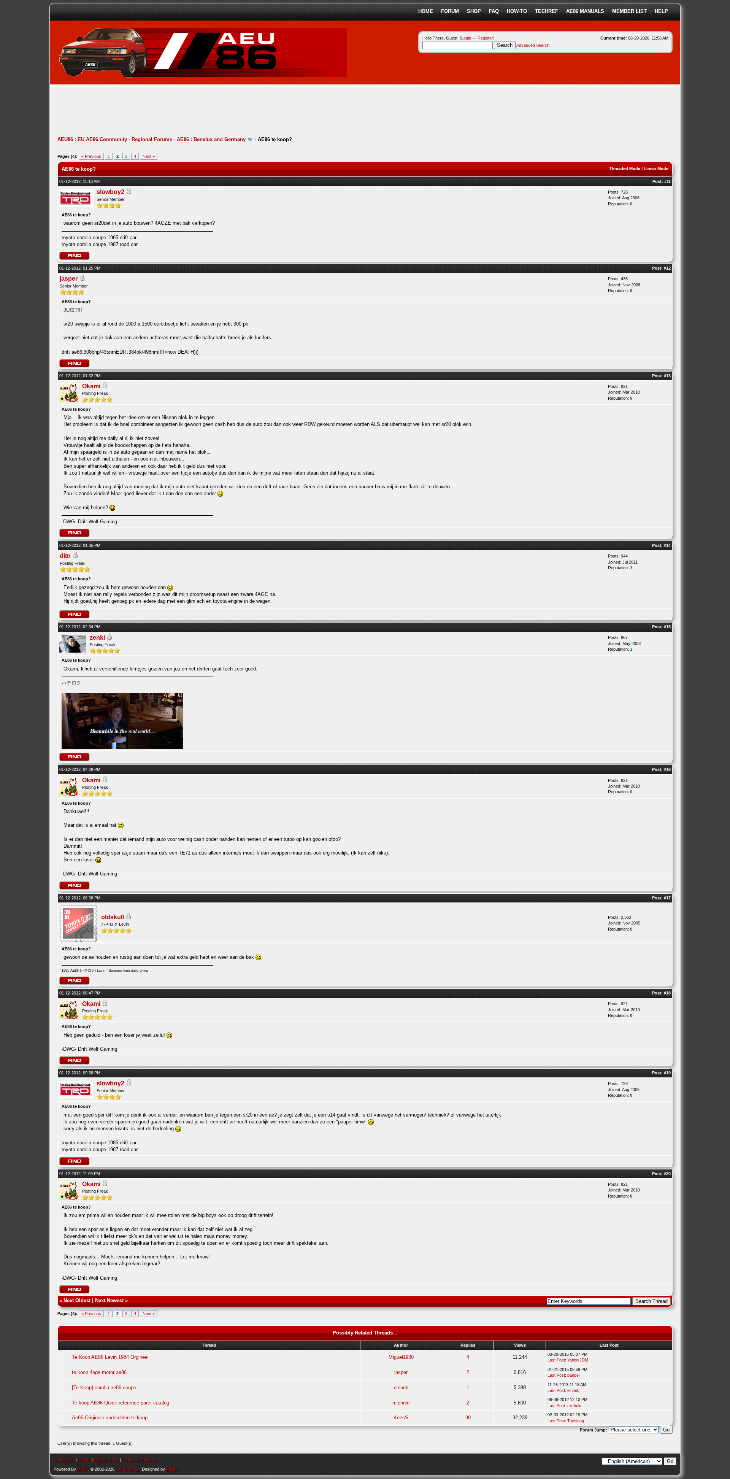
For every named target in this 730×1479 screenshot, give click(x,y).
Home (425, 11)
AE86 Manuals (585, 11)
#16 (667, 769)
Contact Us (64, 1460)
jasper (69, 278)
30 (468, 1417)
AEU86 (84, 1460)
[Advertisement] (195, 112)
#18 (667, 993)
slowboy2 (110, 192)
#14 (667, 545)
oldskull (112, 917)
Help (661, 11)
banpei (573, 1375)
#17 (667, 898)
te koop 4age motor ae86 (99, 1372)
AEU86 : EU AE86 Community (92, 139)
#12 (667, 268)
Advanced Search (532, 45)
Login (466, 38)
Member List (629, 11)
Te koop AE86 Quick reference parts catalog (120, 1403)
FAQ (494, 11)
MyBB (82, 1469)
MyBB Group (128, 1469)
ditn (65, 556)
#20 (667, 1173)
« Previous (91, 156)
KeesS (401, 1417)
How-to (517, 11)
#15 (667, 626)
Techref (546, 11)
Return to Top (106, 1460)
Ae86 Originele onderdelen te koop (110, 1417)
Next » (149, 156)
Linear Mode (656, 168)
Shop (474, 11)
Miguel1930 (401, 1357)
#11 (667, 181)
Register (485, 38)
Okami (91, 386)
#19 (667, 1073)
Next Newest (109, 1300)
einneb (401, 1387)
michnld (400, 1403)
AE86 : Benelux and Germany (211, 139)
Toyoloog (575, 1421)
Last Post (556, 1360)
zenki (97, 637)
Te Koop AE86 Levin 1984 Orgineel (110, 1357)
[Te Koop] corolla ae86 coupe (104, 1387)
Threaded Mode (624, 168)
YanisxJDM (577, 1360)
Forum (450, 11)
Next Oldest (76, 1300)
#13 (667, 375)
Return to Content (138, 1460)
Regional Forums (152, 139)
